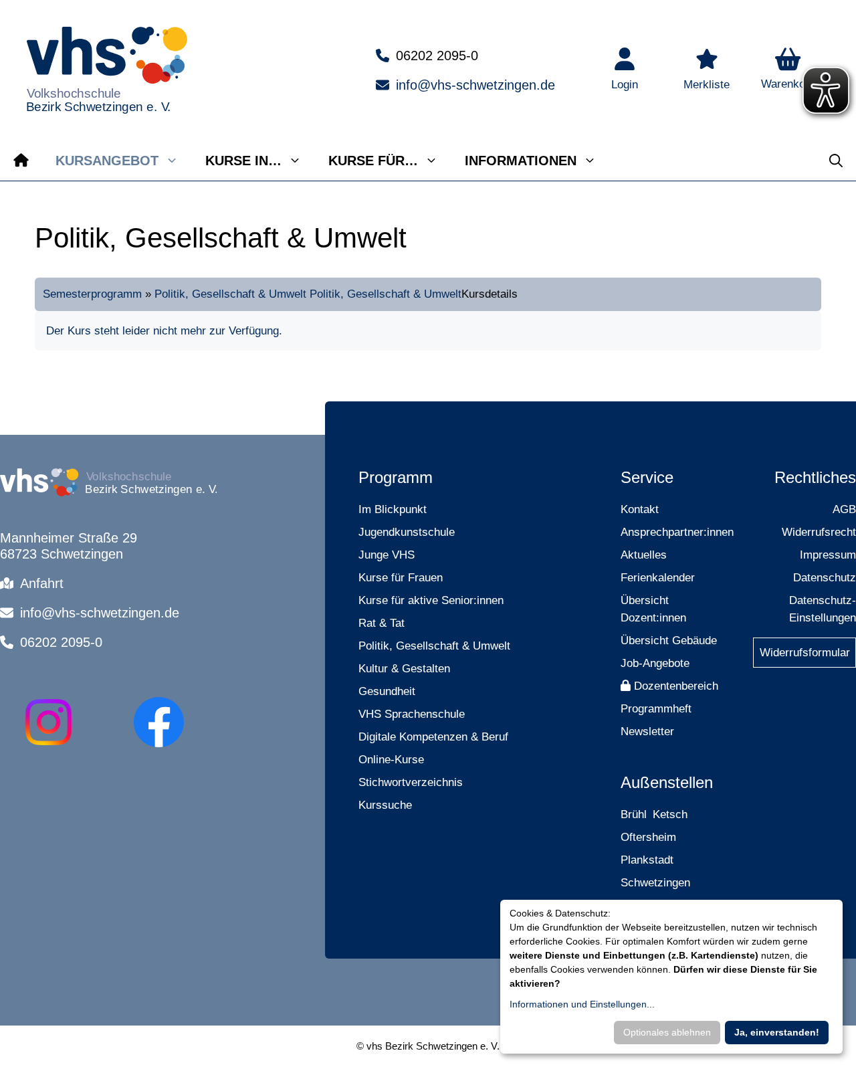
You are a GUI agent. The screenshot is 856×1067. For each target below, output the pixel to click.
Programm (395, 477)
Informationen (520, 160)
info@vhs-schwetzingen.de (475, 85)
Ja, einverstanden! (776, 1032)
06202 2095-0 (437, 55)
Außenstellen (667, 782)
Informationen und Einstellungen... (582, 1004)
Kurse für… (373, 160)
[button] (788, 70)
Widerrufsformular (805, 652)
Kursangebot (107, 160)
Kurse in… (243, 160)
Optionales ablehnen (667, 1032)
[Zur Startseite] (21, 160)
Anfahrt (42, 583)
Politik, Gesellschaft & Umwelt (230, 294)
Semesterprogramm (92, 294)
